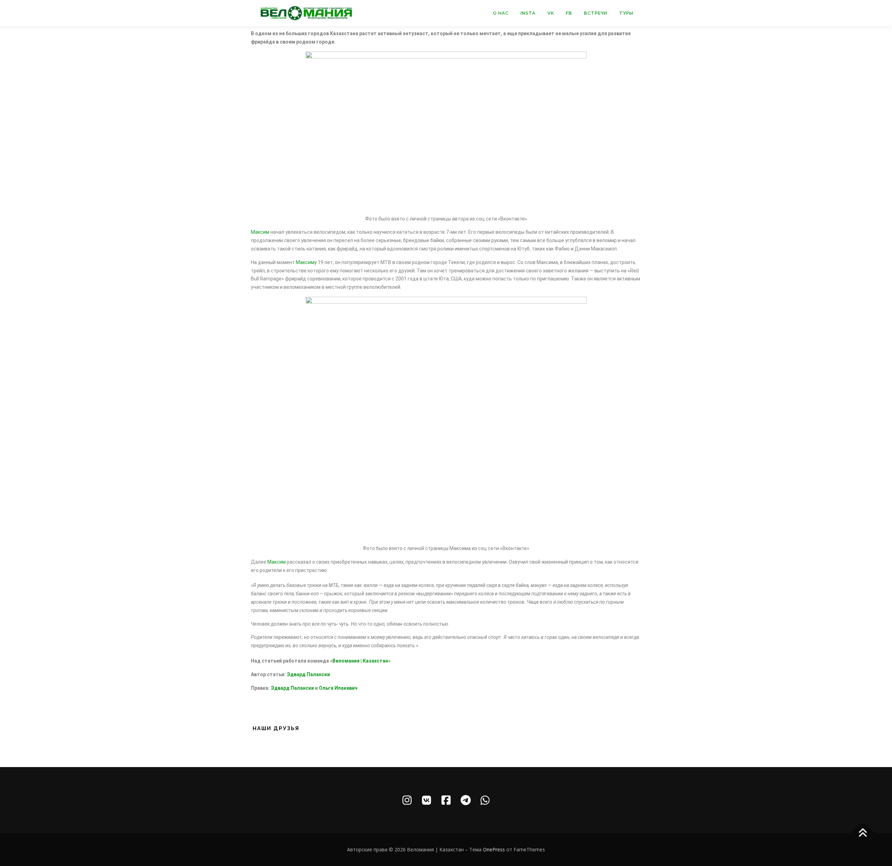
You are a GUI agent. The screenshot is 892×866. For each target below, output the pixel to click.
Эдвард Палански (308, 674)
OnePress (494, 849)
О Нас (501, 13)
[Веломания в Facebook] (446, 800)
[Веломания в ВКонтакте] (426, 800)
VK (550, 13)
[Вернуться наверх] (862, 833)
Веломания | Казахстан (360, 661)
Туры (626, 13)
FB (569, 13)
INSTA (528, 13)
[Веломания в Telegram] (465, 800)
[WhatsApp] (485, 800)
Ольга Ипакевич (338, 688)
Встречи (595, 13)
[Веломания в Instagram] (407, 800)
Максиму (306, 262)
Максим (260, 232)
